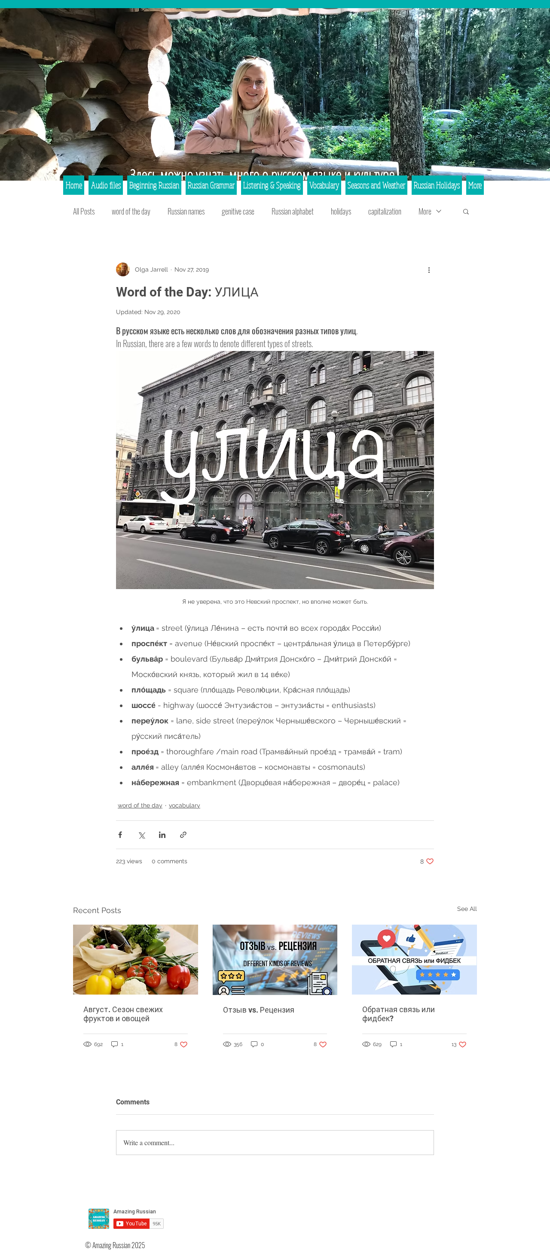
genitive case (238, 211)
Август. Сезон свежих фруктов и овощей (123, 1014)
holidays (341, 211)
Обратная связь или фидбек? (398, 1014)
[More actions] (429, 269)
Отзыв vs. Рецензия (258, 1009)
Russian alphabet (293, 211)
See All (467, 908)
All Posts (84, 211)
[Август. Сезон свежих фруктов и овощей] (135, 960)
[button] (466, 211)
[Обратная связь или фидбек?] (414, 960)
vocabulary (184, 805)
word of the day (131, 211)
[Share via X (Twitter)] (141, 835)
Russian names (186, 211)
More (425, 211)
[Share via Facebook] (120, 835)
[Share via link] (183, 835)
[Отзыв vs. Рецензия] (275, 960)
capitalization (384, 211)
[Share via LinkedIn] (162, 835)
